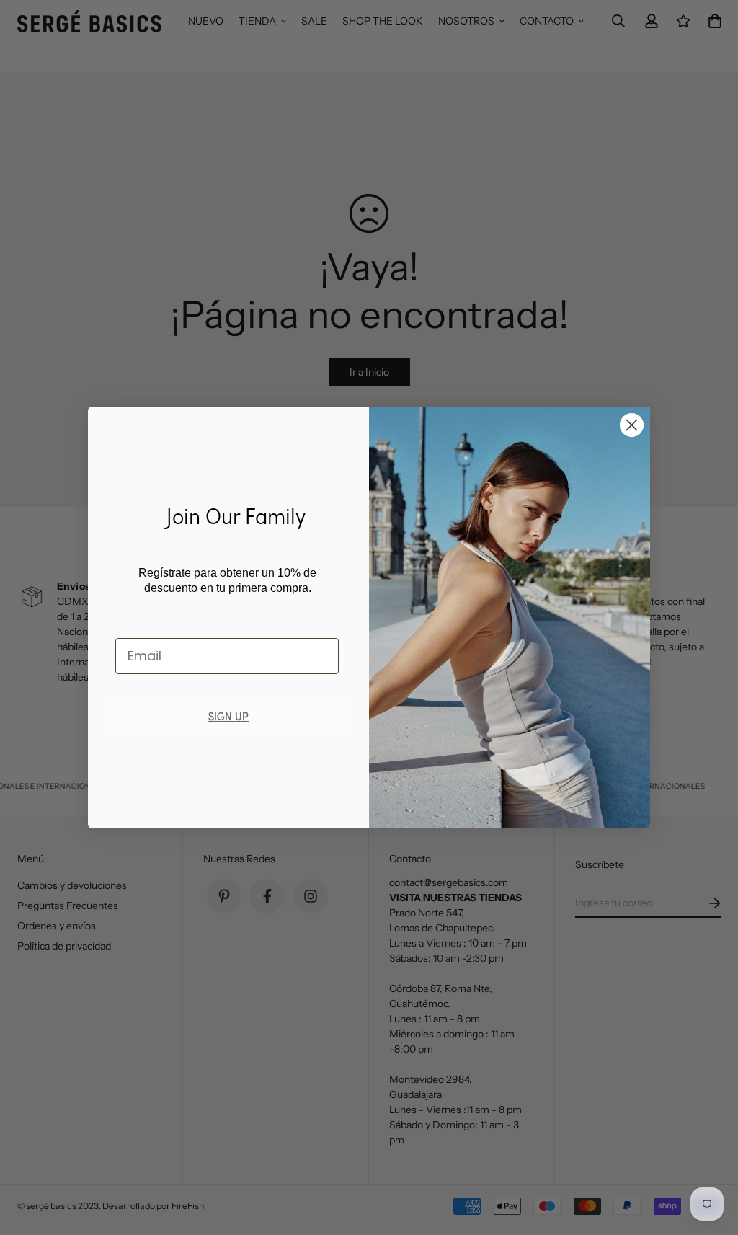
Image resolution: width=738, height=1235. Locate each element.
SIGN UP (228, 715)
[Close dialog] (631, 425)
